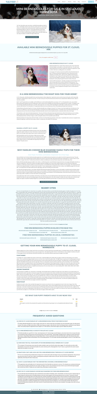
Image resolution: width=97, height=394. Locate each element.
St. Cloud (52, 15)
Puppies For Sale (42, 15)
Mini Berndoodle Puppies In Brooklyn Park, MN (48, 230)
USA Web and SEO (77, 391)
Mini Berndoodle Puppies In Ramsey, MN (48, 237)
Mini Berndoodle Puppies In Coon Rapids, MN (38, 232)
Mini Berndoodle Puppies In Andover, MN (48, 239)
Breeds (63, 1)
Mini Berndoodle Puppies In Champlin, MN (69, 237)
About (74, 1)
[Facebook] (89, 2)
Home (59, 1)
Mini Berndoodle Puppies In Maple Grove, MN (28, 230)
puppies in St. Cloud (63, 224)
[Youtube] (93, 2)
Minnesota (48, 15)
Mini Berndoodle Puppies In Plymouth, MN (69, 230)
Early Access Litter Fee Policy (48, 393)
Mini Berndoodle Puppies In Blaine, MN (59, 232)
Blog (79, 1)
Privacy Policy (45, 391)
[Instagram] (91, 2)
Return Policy (52, 391)
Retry (56, 57)
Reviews (69, 1)
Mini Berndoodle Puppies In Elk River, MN (28, 237)
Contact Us (84, 1)
